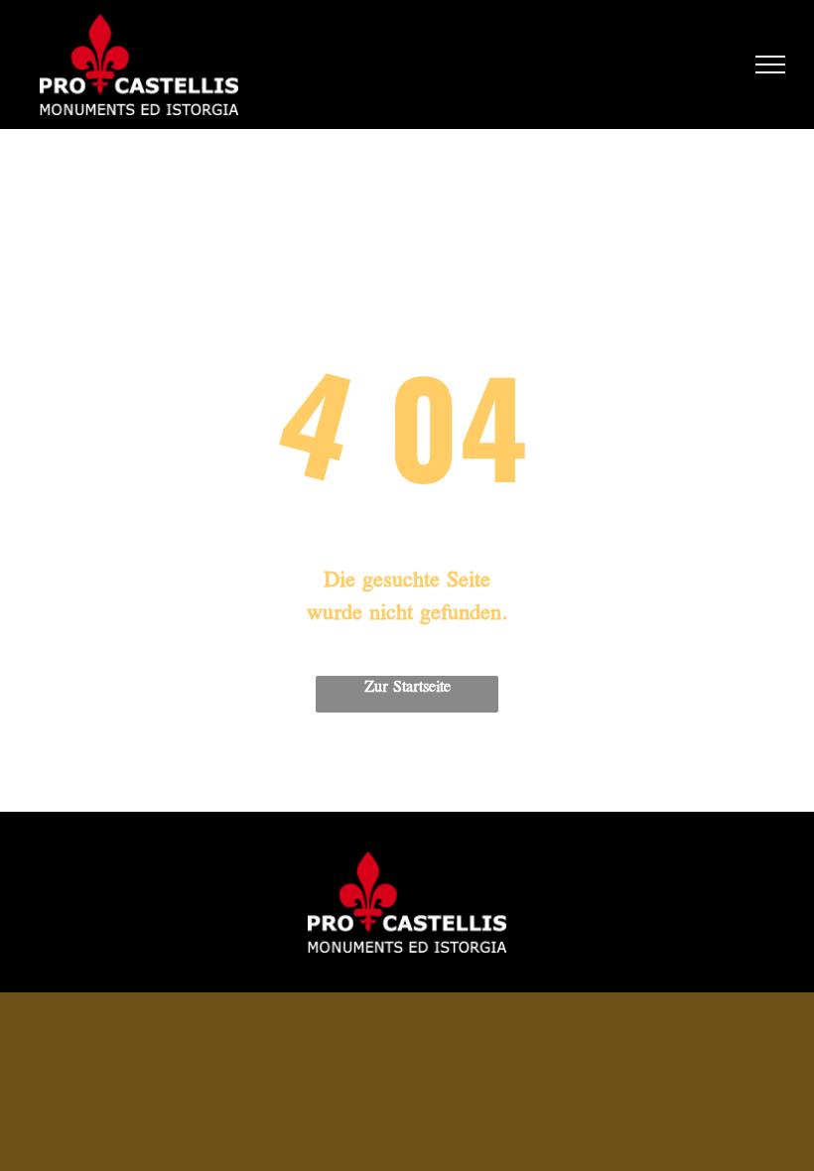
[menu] (770, 64)
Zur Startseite (407, 688)
